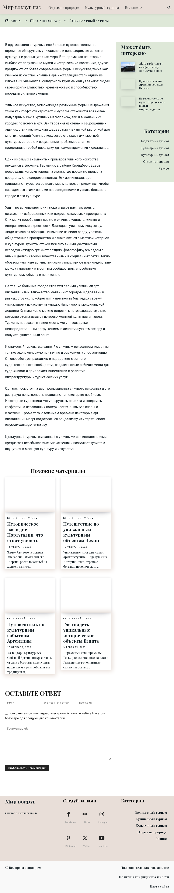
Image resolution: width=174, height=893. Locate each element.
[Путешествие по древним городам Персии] (128, 84)
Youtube (103, 846)
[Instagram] (101, 814)
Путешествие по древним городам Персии (151, 84)
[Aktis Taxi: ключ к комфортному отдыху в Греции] (128, 67)
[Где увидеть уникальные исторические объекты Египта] (86, 595)
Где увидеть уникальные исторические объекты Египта (81, 632)
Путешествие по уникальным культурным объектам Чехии (81, 532)
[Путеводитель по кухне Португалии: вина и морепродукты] (128, 101)
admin (16, 20)
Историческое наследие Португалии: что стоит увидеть (25, 532)
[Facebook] (68, 814)
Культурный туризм (91, 20)
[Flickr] (85, 814)
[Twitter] (85, 838)
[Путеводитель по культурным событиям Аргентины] (30, 595)
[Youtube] (101, 838)
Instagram (103, 822)
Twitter (87, 846)
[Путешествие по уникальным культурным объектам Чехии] (86, 494)
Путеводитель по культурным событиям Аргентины (25, 632)
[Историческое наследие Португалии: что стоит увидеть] (30, 494)
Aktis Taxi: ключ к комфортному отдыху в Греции (151, 67)
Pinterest (70, 846)
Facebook (70, 822)
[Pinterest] (68, 838)
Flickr (87, 822)
